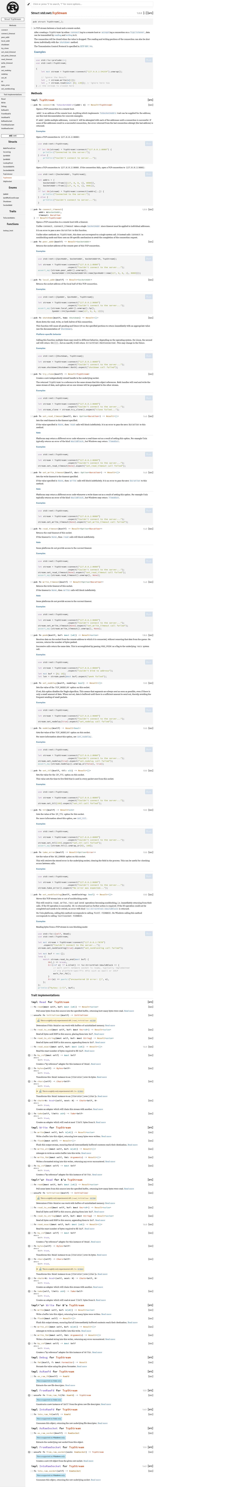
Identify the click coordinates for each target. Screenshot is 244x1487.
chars (40, 1081)
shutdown (5, 45)
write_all (43, 1149)
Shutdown (7, 201)
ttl (2, 81)
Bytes (60, 1068)
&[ (66, 1132)
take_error (5, 85)
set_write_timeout (8, 56)
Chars (60, 1081)
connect (4, 30)
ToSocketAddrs (9, 218)
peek (3, 67)
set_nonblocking (7, 89)
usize (94, 635)
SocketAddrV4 (8, 167)
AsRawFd (5, 110)
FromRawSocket (7, 125)
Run (148, 60)
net (15, 136)
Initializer (81, 1015)
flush (40, 1140)
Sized (46, 1060)
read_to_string (46, 1038)
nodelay (4, 74)
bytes (40, 1068)
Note (38, 433)
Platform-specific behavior (48, 334)
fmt (39, 1362)
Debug (3, 106)
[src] (150, 13)
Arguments (76, 1157)
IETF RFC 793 (86, 46)
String (87, 1038)
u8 (73, 635)
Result (94, 105)
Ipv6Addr (6, 159)
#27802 (80, 1091)
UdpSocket (7, 181)
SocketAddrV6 (8, 170)
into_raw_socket (47, 1471)
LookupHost (8, 163)
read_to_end (44, 1029)
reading (57, 35)
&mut (67, 1055)
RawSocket (73, 1433)
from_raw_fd (53, 1395)
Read (3, 99)
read (40, 1006)
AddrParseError (9, 148)
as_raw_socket (45, 1433)
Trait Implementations (13, 95)
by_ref (41, 1055)
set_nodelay (6, 70)
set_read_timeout (8, 52)
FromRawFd (6, 114)
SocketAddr (7, 205)
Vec (81, 1029)
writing (69, 35)
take (40, 1113)
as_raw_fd (43, 1376)
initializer (53, 1015)
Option (83, 416)
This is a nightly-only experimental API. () (61, 1091)
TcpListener (7, 174)
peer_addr (5, 37)
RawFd (66, 1376)
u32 (70, 770)
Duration (55, 215)
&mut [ (68, 635)
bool (80, 683)
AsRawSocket (6, 121)
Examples (40, 52)
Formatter (67, 1362)
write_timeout (7, 63)
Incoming (7, 152)
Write (3, 103)
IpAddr (5, 194)
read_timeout (6, 59)
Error (90, 852)
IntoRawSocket (7, 128)
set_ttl (3, 78)
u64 (62, 1113)
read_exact (43, 1046)
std (10, 136)
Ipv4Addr (6, 156)
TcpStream (7, 178)
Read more (129, 1011)
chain (40, 1100)
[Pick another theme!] (28, 4)
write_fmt (43, 1157)
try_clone (5, 48)
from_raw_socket (55, 1452)
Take (73, 1113)
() (96, 317)
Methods (12, 25)
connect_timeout (8, 34)
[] (145, 13)
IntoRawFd (5, 117)
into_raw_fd (44, 1414)
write (40, 1132)
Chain (82, 1100)
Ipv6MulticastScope (11, 198)
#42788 (92, 1020)
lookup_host (8, 231)
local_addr (5, 41)
